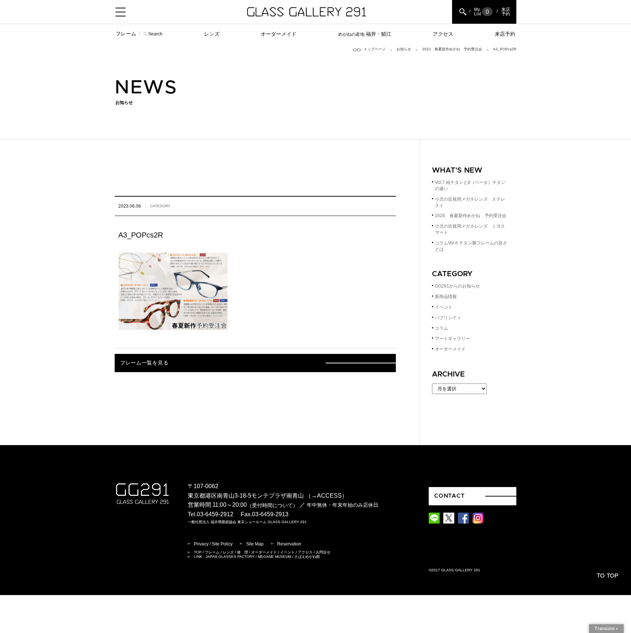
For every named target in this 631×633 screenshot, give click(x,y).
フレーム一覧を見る (144, 363)
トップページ (375, 49)
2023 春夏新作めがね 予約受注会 (452, 49)
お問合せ (323, 552)
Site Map (255, 544)
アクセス (443, 34)
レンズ (211, 34)
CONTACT (449, 496)
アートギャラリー (452, 338)
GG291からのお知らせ (457, 286)
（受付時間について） (272, 505)
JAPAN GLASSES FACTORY (230, 557)
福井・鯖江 (364, 34)
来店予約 (505, 34)
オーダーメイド (279, 34)
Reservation (289, 544)
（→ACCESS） (326, 496)
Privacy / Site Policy (213, 544)
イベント (443, 307)
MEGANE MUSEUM (274, 557)
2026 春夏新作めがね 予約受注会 (470, 215)
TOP (198, 552)
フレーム (126, 33)
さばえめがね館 (307, 557)
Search (155, 33)
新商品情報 (446, 296)
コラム (441, 328)
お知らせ (404, 49)
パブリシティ (448, 317)
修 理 (242, 552)
